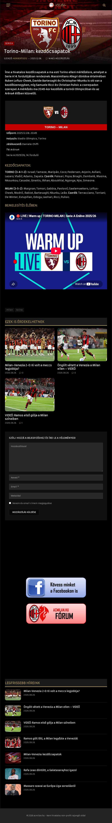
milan (9, 310)
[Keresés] (104, 5)
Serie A (9, 43)
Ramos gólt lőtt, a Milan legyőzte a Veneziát (51, 738)
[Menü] (8, 5)
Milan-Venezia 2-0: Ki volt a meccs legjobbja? (28, 367)
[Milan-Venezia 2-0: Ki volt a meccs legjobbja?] (30, 344)
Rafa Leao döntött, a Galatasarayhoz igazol (50, 770)
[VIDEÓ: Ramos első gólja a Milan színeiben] (30, 394)
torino (19, 310)
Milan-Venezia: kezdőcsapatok (42, 754)
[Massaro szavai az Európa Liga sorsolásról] (13, 789)
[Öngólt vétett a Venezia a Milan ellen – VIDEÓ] (82, 344)
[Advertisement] (56, 549)
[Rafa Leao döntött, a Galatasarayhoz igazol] (13, 773)
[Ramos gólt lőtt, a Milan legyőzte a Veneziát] (13, 742)
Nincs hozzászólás (59, 58)
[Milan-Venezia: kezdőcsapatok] (13, 758)
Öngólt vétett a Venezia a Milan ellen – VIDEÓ (78, 367)
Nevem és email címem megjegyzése (32, 503)
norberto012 (20, 58)
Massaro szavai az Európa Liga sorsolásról (50, 785)
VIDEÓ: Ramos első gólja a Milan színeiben (26, 417)
